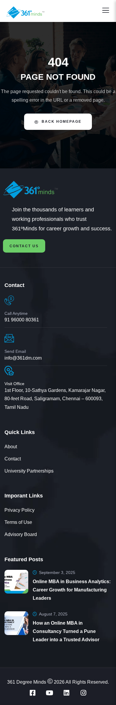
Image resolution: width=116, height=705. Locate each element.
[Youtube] (49, 693)
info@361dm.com (23, 358)
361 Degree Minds (26, 682)
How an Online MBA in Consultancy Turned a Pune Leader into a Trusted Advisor (66, 631)
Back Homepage (61, 121)
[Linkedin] (66, 693)
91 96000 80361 (21, 319)
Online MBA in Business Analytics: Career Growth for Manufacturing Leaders (72, 590)
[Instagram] (83, 693)
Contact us (24, 246)
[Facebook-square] (32, 693)
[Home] (24, 189)
